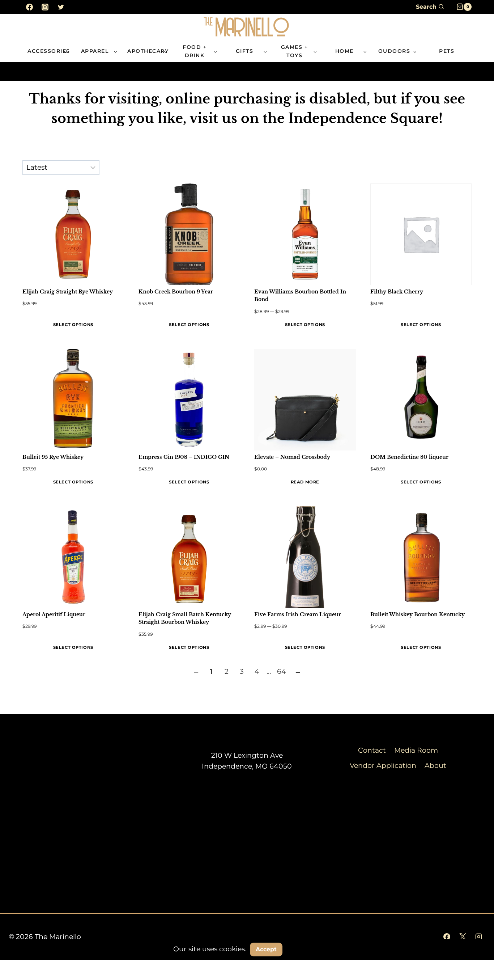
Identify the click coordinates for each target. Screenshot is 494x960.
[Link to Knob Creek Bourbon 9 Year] (189, 234)
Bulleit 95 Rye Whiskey (53, 457)
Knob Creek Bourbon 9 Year (176, 291)
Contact (372, 750)
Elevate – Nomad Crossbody (292, 457)
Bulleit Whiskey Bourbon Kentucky (417, 614)
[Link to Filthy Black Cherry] (421, 234)
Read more (305, 482)
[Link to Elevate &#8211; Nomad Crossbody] (305, 400)
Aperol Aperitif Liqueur (53, 614)
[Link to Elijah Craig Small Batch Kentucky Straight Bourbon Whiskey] (189, 557)
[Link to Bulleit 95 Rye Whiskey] (73, 400)
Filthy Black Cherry (396, 291)
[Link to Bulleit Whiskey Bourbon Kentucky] (421, 557)
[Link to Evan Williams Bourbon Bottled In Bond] (305, 234)
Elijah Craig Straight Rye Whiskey (67, 291)
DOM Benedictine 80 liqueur (409, 457)
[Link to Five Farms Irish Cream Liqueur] (305, 557)
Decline (304, 949)
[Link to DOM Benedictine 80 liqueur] (421, 400)
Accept (266, 949)
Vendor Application (383, 765)
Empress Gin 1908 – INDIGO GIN (184, 457)
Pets (446, 51)
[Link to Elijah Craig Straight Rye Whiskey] (73, 234)
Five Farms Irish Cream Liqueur (297, 614)
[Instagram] (45, 7)
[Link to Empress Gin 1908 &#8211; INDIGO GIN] (189, 400)
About (435, 765)
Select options (73, 324)
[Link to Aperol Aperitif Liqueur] (73, 557)
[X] (462, 937)
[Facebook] (29, 7)
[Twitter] (61, 7)
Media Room (416, 750)
